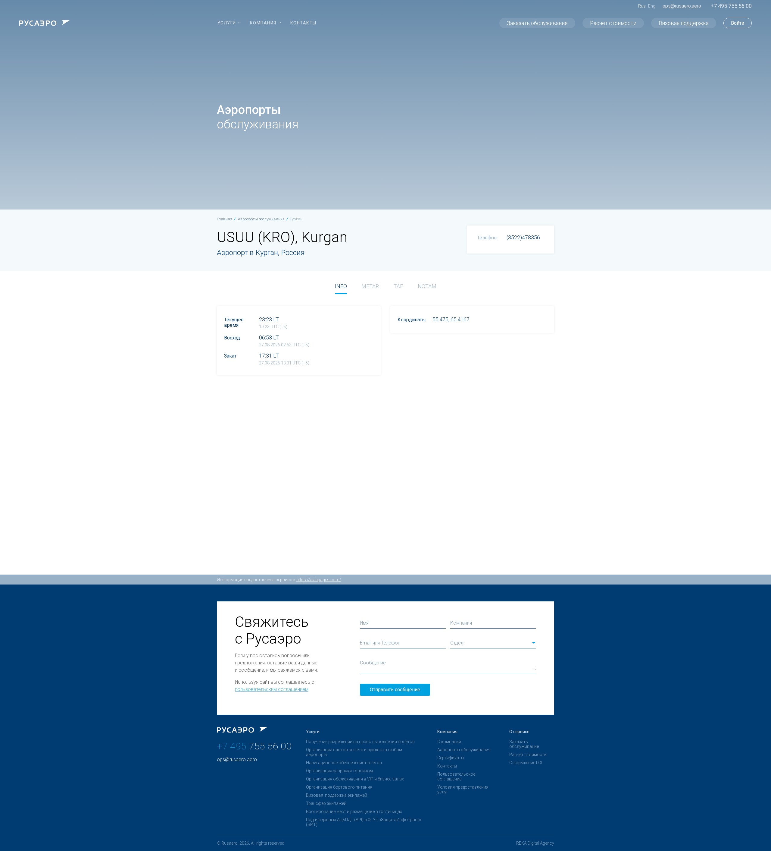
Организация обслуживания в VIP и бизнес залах (355, 779)
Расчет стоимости (613, 23)
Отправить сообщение (395, 689)
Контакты (447, 766)
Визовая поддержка (684, 23)
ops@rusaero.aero (682, 6)
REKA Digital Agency (535, 843)
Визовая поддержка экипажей (336, 795)
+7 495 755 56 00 (731, 6)
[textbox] (493, 643)
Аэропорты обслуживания (464, 749)
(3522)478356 (523, 237)
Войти (737, 23)
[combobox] (493, 643)
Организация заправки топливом (339, 770)
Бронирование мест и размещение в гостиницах (354, 811)
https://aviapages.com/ (318, 579)
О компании (449, 741)
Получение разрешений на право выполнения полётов (360, 741)
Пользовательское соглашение (456, 776)
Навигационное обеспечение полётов (344, 762)
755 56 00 (254, 746)
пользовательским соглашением (271, 689)
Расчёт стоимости (528, 754)
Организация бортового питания (339, 787)
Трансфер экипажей (326, 803)
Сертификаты (450, 757)
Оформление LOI (525, 762)
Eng (651, 6)
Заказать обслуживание (537, 23)
